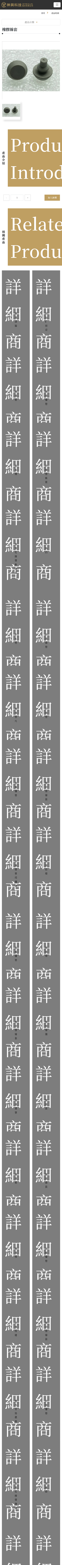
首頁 (43, 13)
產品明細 (55, 13)
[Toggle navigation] (57, 4)
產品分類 (29, 22)
